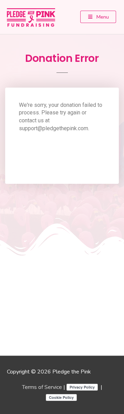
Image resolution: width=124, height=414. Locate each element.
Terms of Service (42, 387)
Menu (102, 17)
